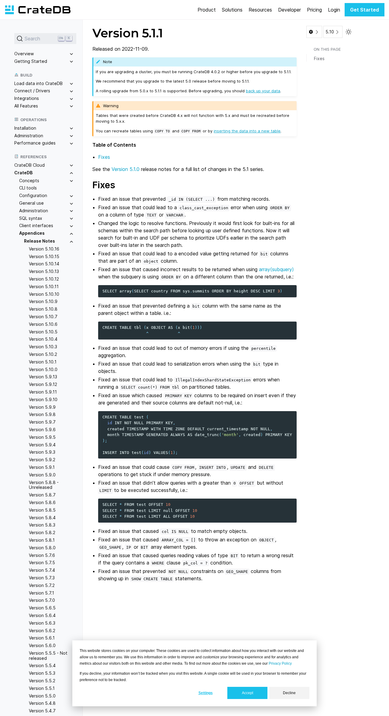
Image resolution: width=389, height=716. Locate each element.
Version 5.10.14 (44, 264)
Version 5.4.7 (42, 710)
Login (334, 10)
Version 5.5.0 (42, 695)
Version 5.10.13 (44, 271)
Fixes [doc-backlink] (103, 184)
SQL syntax (30, 218)
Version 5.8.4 (42, 517)
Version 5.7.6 (42, 555)
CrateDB (23, 172)
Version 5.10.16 (44, 248)
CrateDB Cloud (29, 165)
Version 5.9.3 (42, 452)
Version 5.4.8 (42, 703)
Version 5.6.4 (42, 615)
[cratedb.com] (38, 9)
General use (31, 203)
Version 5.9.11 (43, 391)
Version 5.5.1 (42, 688)
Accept (247, 693)
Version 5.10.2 (43, 354)
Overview (24, 53)
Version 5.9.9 (42, 407)
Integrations (26, 98)
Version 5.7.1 (41, 592)
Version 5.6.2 (42, 630)
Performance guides (35, 142)
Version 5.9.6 (42, 429)
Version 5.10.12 (44, 278)
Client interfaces (36, 225)
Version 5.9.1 (42, 467)
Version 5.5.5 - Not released (48, 655)
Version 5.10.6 (43, 324)
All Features (26, 105)
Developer (289, 10)
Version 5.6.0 (42, 645)
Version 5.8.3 (42, 524)
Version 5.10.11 (44, 286)
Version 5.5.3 (42, 673)
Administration (28, 135)
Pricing (314, 10)
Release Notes (39, 241)
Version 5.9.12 (43, 384)
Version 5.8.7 (42, 494)
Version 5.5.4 (42, 665)
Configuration (33, 195)
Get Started (364, 10)
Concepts (29, 180)
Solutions (232, 10)
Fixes (104, 157)
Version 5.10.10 (44, 294)
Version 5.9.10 (43, 399)
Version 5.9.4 (42, 444)
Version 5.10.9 (43, 301)
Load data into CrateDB (38, 83)
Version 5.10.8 (43, 309)
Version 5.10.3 (43, 346)
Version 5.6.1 (42, 637)
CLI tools (28, 188)
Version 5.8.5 (42, 510)
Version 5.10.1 (43, 361)
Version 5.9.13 (43, 376)
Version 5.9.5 (42, 437)
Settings (205, 693)
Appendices (32, 233)
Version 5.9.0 (42, 474)
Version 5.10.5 (43, 331)
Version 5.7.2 (42, 585)
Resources (260, 10)
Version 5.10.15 (44, 256)
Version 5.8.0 (42, 547)
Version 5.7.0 (42, 600)
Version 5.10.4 (43, 339)
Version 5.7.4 (42, 570)
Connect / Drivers (32, 90)
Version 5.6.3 (42, 623)
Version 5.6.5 (42, 607)
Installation (25, 128)
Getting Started (30, 61)
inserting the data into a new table (247, 130)
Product (207, 10)
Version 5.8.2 (42, 532)
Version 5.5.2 (42, 680)
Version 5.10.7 (43, 316)
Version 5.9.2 (42, 459)
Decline (289, 693)
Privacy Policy (280, 663)
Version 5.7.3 (42, 577)
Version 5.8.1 (42, 540)
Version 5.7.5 (42, 562)
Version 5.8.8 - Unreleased (44, 485)
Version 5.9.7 (42, 421)
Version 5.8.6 (42, 502)
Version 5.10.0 (43, 369)
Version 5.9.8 (42, 414)
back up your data (263, 90)
